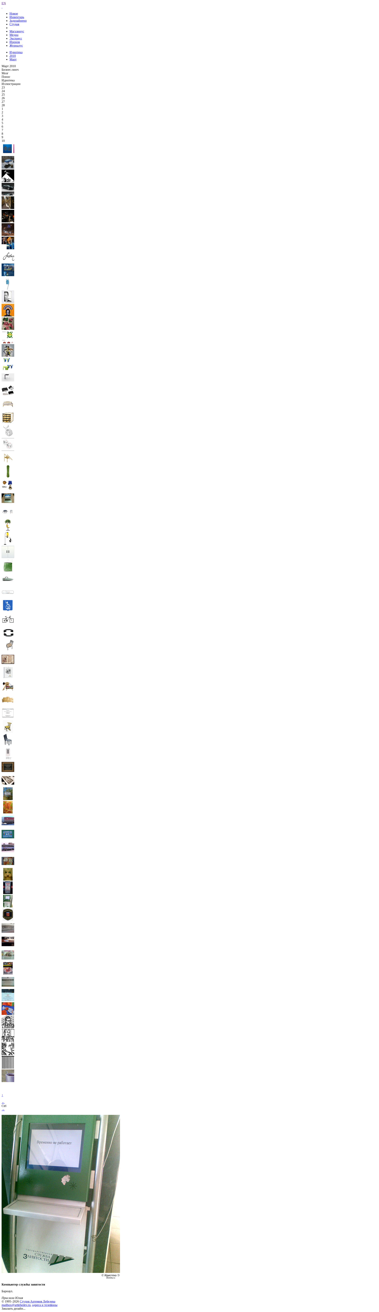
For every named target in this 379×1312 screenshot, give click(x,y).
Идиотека (16, 52)
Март (13, 59)
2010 (12, 55)
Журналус (16, 45)
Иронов (14, 42)
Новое (13, 13)
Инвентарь (16, 17)
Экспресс (15, 38)
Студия (14, 24)
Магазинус (16, 31)
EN (4, 3)
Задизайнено (18, 20)
